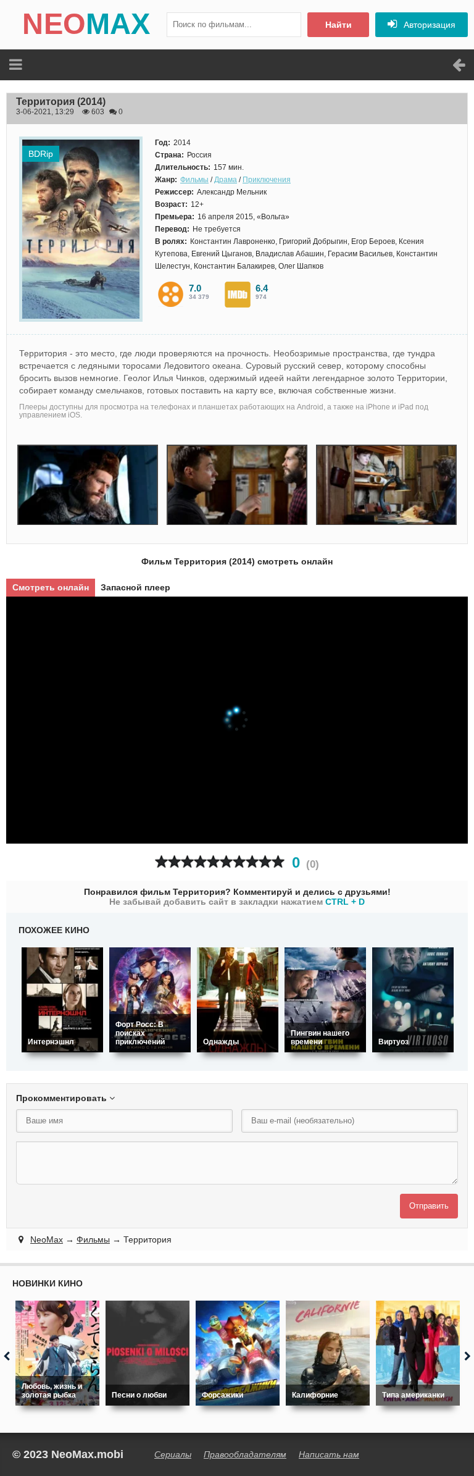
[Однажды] (237, 999)
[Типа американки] (418, 1353)
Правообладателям (245, 1454)
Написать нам (329, 1454)
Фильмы (194, 179)
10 (278, 861)
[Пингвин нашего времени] (325, 999)
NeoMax (46, 1239)
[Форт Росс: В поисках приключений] (150, 999)
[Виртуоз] (413, 999)
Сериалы (172, 1454)
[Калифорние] (328, 1353)
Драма (225, 179)
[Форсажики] (238, 1353)
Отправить (429, 1205)
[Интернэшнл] (62, 999)
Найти (338, 25)
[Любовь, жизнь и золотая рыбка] (57, 1353)
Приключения (267, 179)
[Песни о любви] (147, 1353)
